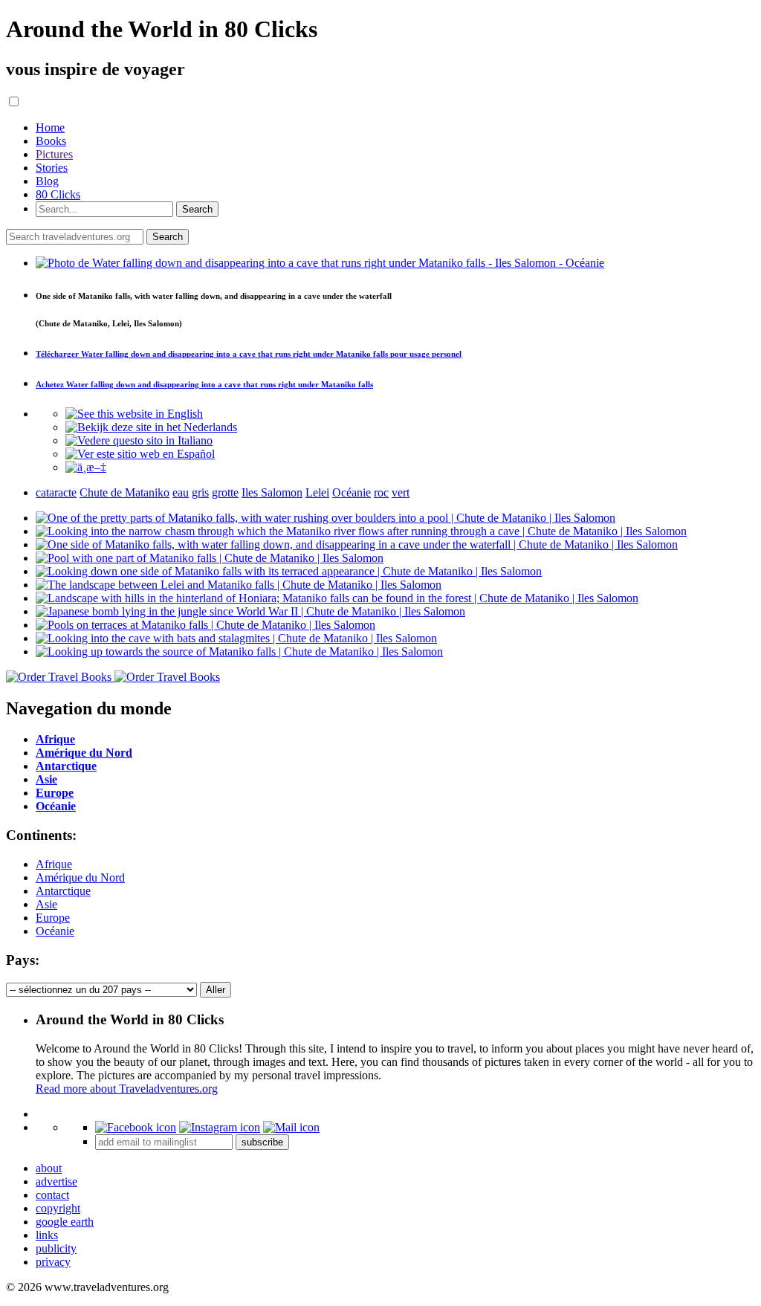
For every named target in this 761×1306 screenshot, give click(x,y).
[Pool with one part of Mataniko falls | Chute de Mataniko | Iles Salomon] (209, 558)
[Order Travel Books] (113, 676)
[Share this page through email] (291, 1127)
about (49, 1168)
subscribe (262, 1142)
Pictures (54, 154)
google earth (65, 1221)
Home (50, 127)
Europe (53, 917)
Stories (52, 167)
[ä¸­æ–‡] (85, 467)
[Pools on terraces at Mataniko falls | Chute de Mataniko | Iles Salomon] (205, 624)
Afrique (54, 864)
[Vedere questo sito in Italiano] (139, 440)
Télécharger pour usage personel (249, 353)
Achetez (204, 384)
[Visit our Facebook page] (135, 1127)
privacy (53, 1261)
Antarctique (63, 891)
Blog (47, 181)
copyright (58, 1208)
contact (52, 1195)
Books (51, 141)
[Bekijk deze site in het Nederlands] (151, 427)
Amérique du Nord (80, 877)
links (47, 1235)
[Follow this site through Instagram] (219, 1127)
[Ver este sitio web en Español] (140, 453)
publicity (56, 1248)
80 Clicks (58, 194)
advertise (56, 1181)
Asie (46, 904)
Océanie (55, 931)
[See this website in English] (134, 413)
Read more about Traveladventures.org (127, 1088)
